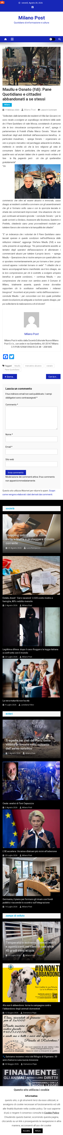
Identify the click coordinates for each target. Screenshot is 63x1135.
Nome (9, 434)
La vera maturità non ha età (16, 700)
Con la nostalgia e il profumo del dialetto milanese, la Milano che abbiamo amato (54, 377)
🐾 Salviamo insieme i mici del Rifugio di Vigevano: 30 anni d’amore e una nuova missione (30, 1058)
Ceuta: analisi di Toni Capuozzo (18, 803)
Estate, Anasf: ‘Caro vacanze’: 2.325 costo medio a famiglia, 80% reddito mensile (28, 600)
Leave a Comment (49, 110)
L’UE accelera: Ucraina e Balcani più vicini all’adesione (30, 851)
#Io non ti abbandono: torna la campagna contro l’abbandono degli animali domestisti (27, 1007)
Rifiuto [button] (38, 1131)
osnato (49, 366)
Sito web (10, 459)
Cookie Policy (51, 1112)
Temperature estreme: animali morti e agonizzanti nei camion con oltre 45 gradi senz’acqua (31, 946)
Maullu (17, 366)
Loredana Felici (27, 705)
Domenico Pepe (29, 1013)
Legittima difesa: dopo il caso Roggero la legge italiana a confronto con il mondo (30, 651)
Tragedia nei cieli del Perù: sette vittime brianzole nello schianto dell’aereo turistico (28, 744)
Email (9, 447)
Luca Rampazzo (33, 548)
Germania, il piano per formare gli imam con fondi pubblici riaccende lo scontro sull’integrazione (28, 901)
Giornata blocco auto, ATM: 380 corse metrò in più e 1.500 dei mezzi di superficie (12, 377)
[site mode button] (52, 39)
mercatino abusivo (33, 366)
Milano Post (31, 18)
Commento (12, 404)
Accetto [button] (26, 1131)
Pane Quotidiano (12, 369)
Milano (7, 105)
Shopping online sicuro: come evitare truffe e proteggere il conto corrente (30, 539)
